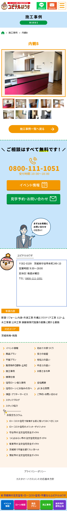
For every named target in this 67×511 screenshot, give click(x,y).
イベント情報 (30, 184)
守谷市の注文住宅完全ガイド (24, 432)
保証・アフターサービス (17, 394)
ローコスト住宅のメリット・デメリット (27, 426)
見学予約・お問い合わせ (29, 198)
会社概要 (41, 382)
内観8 (24, 32)
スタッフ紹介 (12, 405)
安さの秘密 (42, 353)
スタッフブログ (13, 399)
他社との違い (43, 359)
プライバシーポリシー (35, 471)
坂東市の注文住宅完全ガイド (24, 443)
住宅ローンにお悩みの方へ (19, 388)
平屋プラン (11, 359)
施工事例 (13, 32)
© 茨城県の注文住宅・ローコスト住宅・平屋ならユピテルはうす (33, 495)
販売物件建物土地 (59, 504)
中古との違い (43, 365)
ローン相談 (20, 504)
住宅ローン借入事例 (16, 382)
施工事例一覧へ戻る (32, 129)
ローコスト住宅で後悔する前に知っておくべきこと (33, 421)
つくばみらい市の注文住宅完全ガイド (28, 438)
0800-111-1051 (34, 167)
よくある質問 (43, 388)
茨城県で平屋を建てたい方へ (24, 449)
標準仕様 (10, 376)
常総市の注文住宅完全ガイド (24, 455)
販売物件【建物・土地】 (16, 365)
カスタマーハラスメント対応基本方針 (35, 479)
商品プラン (11, 353)
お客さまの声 (43, 371)
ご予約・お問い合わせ (47, 394)
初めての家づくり (45, 348)
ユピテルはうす (25, 255)
